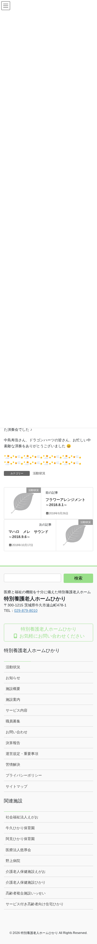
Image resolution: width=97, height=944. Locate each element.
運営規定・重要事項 (22, 754)
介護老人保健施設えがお (26, 871)
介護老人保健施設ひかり (26, 882)
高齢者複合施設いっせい (26, 893)
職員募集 (13, 721)
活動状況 (39, 473)
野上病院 (13, 861)
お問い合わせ (16, 732)
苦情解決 (13, 764)
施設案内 (13, 699)
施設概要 (13, 689)
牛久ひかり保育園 (20, 828)
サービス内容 (16, 710)
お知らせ (13, 678)
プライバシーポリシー (24, 775)
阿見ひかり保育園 (20, 839)
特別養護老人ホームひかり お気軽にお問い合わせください (51, 632)
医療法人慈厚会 (18, 850)
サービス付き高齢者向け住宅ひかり (35, 904)
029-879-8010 (26, 610)
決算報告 (13, 743)
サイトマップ (16, 786)
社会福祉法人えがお (22, 817)
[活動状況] (22, 499)
